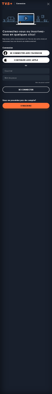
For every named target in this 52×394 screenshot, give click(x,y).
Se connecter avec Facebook (26, 53)
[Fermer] (48, 4)
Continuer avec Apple (26, 60)
